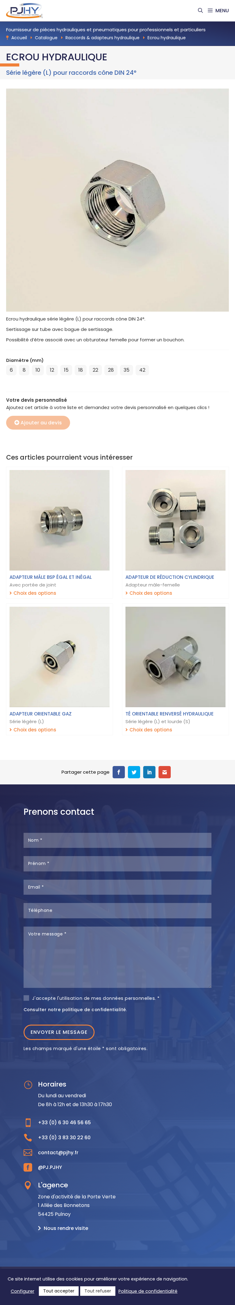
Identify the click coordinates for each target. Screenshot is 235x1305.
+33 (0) (64, 1137)
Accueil (19, 38)
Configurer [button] (22, 1291)
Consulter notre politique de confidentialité (75, 1010)
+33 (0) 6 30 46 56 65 (64, 1122)
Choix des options (34, 593)
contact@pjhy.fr (58, 1152)
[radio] (11, 370)
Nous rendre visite (66, 1228)
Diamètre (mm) (25, 360)
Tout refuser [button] (97, 1291)
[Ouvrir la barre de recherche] (200, 10)
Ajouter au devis (41, 422)
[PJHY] (24, 10)
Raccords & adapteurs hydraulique (102, 38)
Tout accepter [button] (58, 1291)
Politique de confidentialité (147, 1291)
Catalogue (46, 38)
